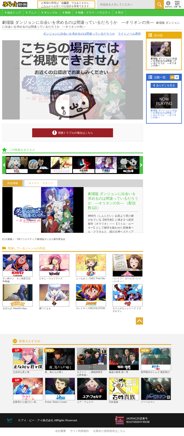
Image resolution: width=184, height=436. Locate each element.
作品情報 (12, 183)
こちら (45, 6)
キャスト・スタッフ (41, 183)
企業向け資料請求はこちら (109, 431)
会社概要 (60, 431)
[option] (17, 165)
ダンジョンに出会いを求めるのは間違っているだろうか (79, 33)
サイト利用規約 (79, 431)
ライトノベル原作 (129, 33)
